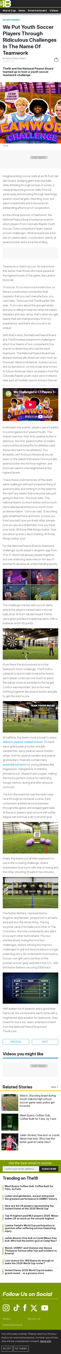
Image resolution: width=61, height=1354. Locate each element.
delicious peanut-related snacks (23, 742)
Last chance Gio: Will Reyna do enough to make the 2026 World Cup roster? (29, 1262)
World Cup (9, 10)
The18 (5, 145)
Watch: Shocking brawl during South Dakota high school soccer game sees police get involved (38, 1101)
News (22, 10)
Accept (7, 1348)
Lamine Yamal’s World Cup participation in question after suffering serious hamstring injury (30, 1228)
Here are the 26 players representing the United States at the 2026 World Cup (29, 1207)
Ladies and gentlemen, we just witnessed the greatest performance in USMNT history (31, 1197)
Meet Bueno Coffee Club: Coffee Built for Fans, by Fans (38, 1117)
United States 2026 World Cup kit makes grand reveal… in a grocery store (29, 1271)
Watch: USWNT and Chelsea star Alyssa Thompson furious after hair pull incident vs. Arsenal (31, 1251)
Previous (16, 1041)
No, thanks (21, 1348)
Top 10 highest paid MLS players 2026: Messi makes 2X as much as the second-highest (31, 1217)
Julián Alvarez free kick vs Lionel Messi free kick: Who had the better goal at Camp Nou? (39, 1138)
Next (45, 1041)
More (53, 1087)
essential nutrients (14, 764)
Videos (54, 10)
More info (45, 1341)
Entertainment (37, 10)
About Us (34, 1319)
